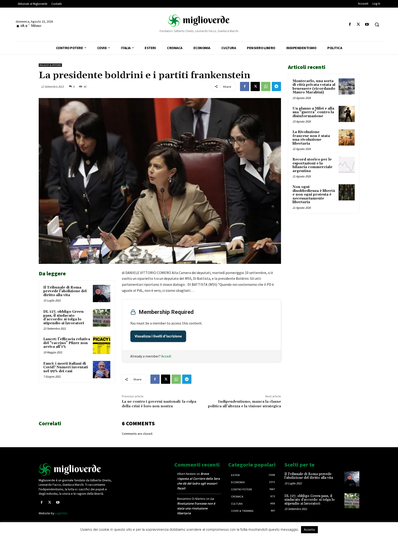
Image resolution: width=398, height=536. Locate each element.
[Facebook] (350, 24)
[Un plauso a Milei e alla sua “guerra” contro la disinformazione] (347, 114)
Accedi (166, 356)
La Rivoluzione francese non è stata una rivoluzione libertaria (311, 138)
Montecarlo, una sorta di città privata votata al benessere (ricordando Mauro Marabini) (314, 87)
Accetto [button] (309, 529)
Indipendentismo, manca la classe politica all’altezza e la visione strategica (244, 403)
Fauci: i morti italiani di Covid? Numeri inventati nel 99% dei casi (65, 367)
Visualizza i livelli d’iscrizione (158, 336)
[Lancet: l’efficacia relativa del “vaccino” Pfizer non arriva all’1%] (101, 345)
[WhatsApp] (265, 86)
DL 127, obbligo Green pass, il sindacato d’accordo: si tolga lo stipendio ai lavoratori (63, 317)
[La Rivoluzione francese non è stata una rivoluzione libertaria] (347, 137)
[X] (358, 24)
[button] (376, 24)
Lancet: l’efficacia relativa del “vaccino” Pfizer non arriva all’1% (66, 343)
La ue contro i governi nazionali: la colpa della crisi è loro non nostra (159, 403)
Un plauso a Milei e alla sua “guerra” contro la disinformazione (313, 112)
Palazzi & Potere (50, 65)
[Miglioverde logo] (76, 469)
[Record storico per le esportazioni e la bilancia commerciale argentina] (347, 165)
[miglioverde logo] (198, 21)
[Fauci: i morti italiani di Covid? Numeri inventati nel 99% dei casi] (101, 369)
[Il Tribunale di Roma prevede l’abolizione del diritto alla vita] (101, 293)
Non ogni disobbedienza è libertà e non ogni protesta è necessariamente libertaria (314, 194)
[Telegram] (276, 86)
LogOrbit (61, 513)
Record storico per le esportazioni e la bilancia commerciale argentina (312, 165)
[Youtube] (367, 24)
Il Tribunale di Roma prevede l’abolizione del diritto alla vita (65, 291)
